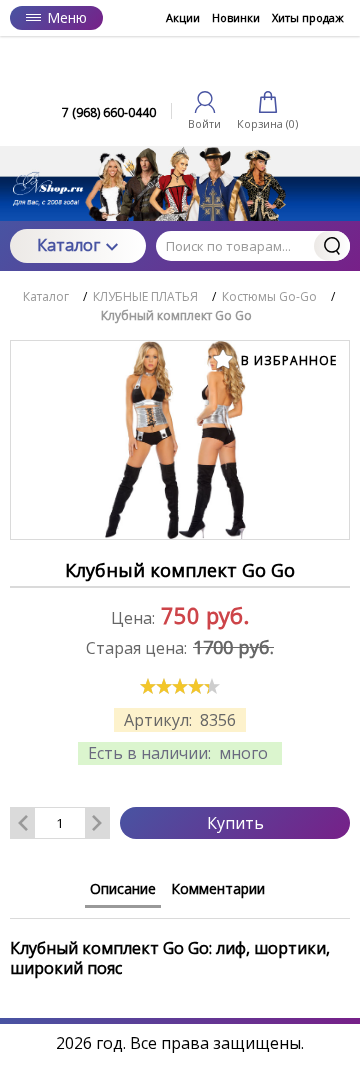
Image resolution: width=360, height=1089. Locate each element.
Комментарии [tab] (218, 888)
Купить (235, 823)
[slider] (180, 686)
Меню (67, 17)
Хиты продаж (308, 17)
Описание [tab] (123, 888)
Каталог (68, 245)
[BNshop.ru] (180, 66)
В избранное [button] (287, 360)
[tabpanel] (180, 948)
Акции (183, 17)
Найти (332, 246)
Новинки (236, 17)
